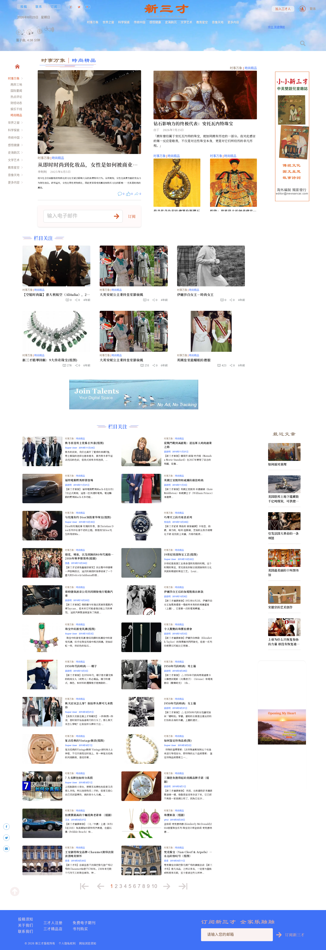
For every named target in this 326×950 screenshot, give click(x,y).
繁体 (313, 9)
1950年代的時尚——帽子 (81, 666)
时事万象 (92, 22)
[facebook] (6, 827)
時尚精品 (16, 115)
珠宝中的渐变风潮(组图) (80, 629)
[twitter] (6, 838)
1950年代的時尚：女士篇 (180, 703)
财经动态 (16, 102)
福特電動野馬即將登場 (79, 480)
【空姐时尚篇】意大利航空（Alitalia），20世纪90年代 (55, 294)
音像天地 (217, 22)
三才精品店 (52, 929)
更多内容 (233, 22)
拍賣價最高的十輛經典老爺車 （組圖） (89, 815)
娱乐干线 (16, 109)
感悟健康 (155, 22)
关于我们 (25, 925)
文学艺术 (186, 22)
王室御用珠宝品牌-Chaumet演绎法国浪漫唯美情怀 (89, 854)
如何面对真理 (277, 464)
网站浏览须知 (87, 943)
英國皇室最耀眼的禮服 (194, 360)
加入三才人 (283, 9)
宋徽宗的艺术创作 (280, 607)
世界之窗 (108, 22)
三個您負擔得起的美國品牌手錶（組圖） (186, 780)
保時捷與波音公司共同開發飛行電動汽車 (89, 594)
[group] (40, 36)
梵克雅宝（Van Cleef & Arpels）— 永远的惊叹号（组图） (188, 854)
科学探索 (124, 22)
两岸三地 (16, 84)
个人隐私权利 (67, 943)
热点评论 (16, 96)
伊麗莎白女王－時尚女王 (195, 294)
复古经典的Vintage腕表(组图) (84, 740)
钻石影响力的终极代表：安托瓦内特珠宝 (193, 123)
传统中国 (139, 22)
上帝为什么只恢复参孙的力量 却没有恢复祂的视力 (284, 641)
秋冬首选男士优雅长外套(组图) (84, 443)
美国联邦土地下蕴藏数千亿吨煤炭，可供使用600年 (284, 498)
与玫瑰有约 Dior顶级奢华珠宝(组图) (88, 517)
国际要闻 (16, 90)
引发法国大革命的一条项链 (283, 535)
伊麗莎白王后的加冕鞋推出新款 (183, 592)
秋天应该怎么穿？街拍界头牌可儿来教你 (89, 705)
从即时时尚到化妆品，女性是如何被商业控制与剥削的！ (88, 164)
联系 (38, 7)
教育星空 (202, 22)
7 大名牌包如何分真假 (79, 778)
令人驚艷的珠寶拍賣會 (178, 629)
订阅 (54, 7)
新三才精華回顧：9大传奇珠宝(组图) (49, 360)
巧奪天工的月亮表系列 (178, 517)
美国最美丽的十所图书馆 (283, 572)
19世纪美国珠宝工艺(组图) (180, 554)
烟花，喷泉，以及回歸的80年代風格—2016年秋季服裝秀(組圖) (89, 556)
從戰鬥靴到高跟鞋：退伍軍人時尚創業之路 (188, 445)
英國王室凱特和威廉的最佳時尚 (183, 480)
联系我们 (25, 931)
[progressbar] (59, 29)
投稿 (23, 7)
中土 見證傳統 (276, 27)
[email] (6, 849)
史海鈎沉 (171, 22)
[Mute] (51, 29)
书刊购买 (80, 929)
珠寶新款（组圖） (175, 815)
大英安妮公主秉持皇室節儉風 (121, 294)
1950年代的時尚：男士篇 (180, 666)
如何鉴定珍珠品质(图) (178, 740)
